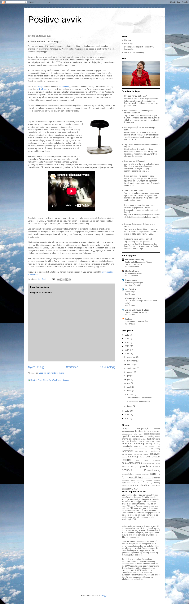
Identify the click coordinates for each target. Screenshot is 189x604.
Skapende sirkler (128, 480)
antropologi (142, 428)
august (130, 372)
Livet (148, 457)
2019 (127, 335)
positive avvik (150, 466)
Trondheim (126, 485)
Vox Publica (130, 289)
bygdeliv (126, 436)
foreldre (141, 441)
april (129, 387)
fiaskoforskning (153, 439)
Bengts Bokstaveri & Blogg (137, 310)
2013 (127, 354)
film (123, 441)
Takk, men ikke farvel (133, 190)
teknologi (149, 483)
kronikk (124, 457)
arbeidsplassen (127, 434)
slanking (149, 480)
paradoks (125, 467)
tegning (141, 483)
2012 (127, 411)
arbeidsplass (153, 431)
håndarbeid (126, 449)
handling (157, 444)
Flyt (127, 441)
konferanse (155, 451)
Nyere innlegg (36, 367)
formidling (127, 443)
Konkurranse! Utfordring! (134, 161)
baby (140, 434)
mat (137, 460)
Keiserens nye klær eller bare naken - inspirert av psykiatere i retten (140, 206)
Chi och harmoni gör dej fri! (136, 312)
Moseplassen (131, 280)
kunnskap (133, 456)
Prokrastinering (152, 470)
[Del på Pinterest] (69, 279)
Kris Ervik (42, 279)
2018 (127, 339)
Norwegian (156, 460)
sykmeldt (126, 483)
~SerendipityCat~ (133, 298)
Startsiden (72, 367)
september (132, 368)
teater (134, 483)
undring (135, 485)
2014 (127, 350)
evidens (143, 439)
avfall (135, 434)
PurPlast (43, 89)
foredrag (133, 441)
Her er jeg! (128, 43)
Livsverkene (64, 86)
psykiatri (138, 474)
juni (129, 379)
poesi (137, 467)
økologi (125, 489)
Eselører (129, 319)
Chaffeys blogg (132, 271)
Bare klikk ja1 (130, 292)
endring (125, 439)
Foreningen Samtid (153, 441)
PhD (132, 467)
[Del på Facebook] (66, 279)
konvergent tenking (141, 454)
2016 (127, 342)
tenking (157, 483)
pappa (158, 463)
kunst (142, 457)
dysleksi (157, 436)
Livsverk (155, 456)
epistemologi (134, 439)
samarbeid (147, 478)
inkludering (155, 449)
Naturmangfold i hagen (134, 283)
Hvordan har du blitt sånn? (135, 96)
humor (144, 446)
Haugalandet (127, 446)
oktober (130, 364)
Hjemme (127, 40)
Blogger (104, 595)
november (131, 361)
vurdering (156, 485)
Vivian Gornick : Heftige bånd (136, 321)
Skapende (156, 478)
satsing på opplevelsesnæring (146, 566)
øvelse (133, 488)
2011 (127, 415)
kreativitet (155, 454)
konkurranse (127, 454)
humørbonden (154, 446)
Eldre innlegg (107, 367)
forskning (139, 443)
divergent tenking (139, 436)
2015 (127, 346)
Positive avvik (55, 19)
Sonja (40, 86)
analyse (126, 428)
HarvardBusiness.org (134, 260)
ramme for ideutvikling (141, 475)
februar (130, 394)
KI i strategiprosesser (133, 273)
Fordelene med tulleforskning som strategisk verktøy (138, 111)
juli (128, 376)
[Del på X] (64, 279)
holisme (137, 446)
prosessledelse (128, 474)
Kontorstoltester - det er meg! (139, 398)
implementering (140, 449)
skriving (140, 480)
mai (129, 383)
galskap (149, 444)
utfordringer (146, 485)
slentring (157, 480)
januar (130, 406)
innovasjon (127, 451)
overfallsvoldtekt (149, 463)
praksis (127, 470)
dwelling (150, 436)
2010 (127, 418)
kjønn (147, 451)
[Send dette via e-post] (58, 279)
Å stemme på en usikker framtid (138, 239)
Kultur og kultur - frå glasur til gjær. (139, 176)
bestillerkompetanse (152, 434)
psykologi (145, 474)
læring (126, 459)
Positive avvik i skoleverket (138, 401)
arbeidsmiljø (139, 431)
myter (146, 460)
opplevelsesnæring (132, 463)
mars (129, 391)
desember (131, 357)
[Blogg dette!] (61, 279)
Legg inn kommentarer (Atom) (51, 373)
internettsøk (139, 451)
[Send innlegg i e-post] (53, 279)
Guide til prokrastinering (134, 52)
